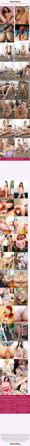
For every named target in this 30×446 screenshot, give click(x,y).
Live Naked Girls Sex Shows (15, 159)
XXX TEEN (7, 402)
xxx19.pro (22, 396)
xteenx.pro (7, 409)
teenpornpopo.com (22, 402)
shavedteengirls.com (7, 406)
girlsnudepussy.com (7, 396)
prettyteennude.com (22, 399)
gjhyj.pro (22, 406)
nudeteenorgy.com (22, 409)
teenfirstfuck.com (7, 412)
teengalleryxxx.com (7, 399)
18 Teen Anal (22, 412)
